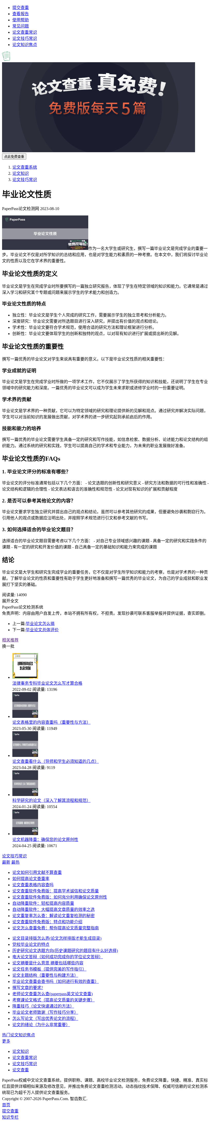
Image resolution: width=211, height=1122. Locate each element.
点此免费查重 (14, 157)
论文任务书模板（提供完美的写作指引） (49, 969)
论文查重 (20, 1070)
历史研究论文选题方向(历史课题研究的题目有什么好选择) (65, 950)
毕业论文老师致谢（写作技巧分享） (45, 1012)
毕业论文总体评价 (42, 630)
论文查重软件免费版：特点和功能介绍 (47, 922)
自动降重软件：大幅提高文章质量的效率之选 (53, 909)
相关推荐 (10, 640)
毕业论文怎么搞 (40, 623)
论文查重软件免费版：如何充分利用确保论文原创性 (59, 897)
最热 (15, 862)
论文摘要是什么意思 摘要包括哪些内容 (47, 963)
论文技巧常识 (24, 38)
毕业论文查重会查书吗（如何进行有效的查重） (55, 981)
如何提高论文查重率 (30, 878)
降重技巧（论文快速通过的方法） (43, 1006)
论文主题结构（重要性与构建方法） (45, 975)
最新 (6, 862)
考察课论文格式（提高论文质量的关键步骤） (53, 1000)
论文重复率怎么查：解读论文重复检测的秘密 (53, 915)
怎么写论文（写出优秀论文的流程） (45, 1018)
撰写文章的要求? (27, 987)
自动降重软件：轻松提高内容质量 (43, 903)
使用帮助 (20, 20)
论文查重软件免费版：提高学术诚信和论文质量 (55, 891)
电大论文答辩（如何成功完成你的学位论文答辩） (57, 957)
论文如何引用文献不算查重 (37, 872)
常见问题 (20, 26)
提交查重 (20, 7)
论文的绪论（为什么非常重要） (41, 1025)
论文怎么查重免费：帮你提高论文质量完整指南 (55, 928)
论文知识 (20, 173)
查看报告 (20, 14)
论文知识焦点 (24, 44)
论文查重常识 (24, 32)
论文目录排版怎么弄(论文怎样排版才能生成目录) (56, 938)
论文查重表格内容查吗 (33, 885)
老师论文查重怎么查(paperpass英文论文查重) (52, 994)
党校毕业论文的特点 (30, 944)
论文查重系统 (24, 167)
